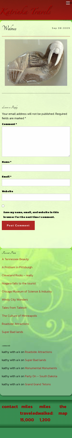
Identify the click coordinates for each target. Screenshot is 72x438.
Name (6, 162)
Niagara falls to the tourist (19, 283)
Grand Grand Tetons (38, 384)
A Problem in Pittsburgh (17, 267)
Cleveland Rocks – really (17, 275)
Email (6, 177)
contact (10, 406)
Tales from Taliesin (14, 307)
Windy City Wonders (15, 299)
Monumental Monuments (41, 368)
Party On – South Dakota (41, 376)
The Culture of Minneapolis (19, 315)
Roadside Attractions (15, 324)
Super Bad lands (12, 332)
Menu (68, 2)
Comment (9, 124)
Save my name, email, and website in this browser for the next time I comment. (31, 214)
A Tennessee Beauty (15, 259)
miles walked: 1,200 (45, 413)
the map (63, 409)
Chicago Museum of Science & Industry (27, 291)
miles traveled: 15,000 (29, 413)
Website (7, 191)
